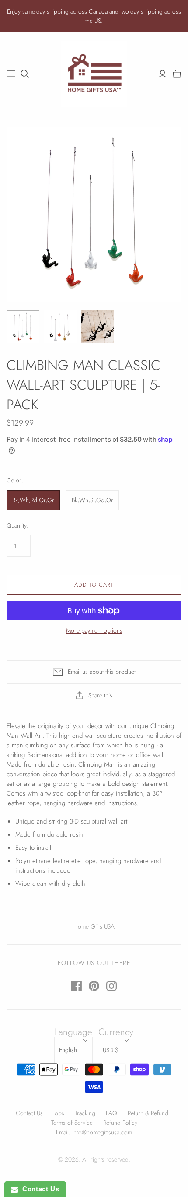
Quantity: (17, 525)
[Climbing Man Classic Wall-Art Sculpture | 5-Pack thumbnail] (23, 326)
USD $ (110, 1050)
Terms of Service (72, 1122)
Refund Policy (120, 1122)
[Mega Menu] (11, 74)
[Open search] (25, 74)
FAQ (111, 1113)
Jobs (58, 1113)
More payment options (94, 631)
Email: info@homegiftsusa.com (94, 1132)
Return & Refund (148, 1113)
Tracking (85, 1113)
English (68, 1050)
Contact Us (29, 1113)
